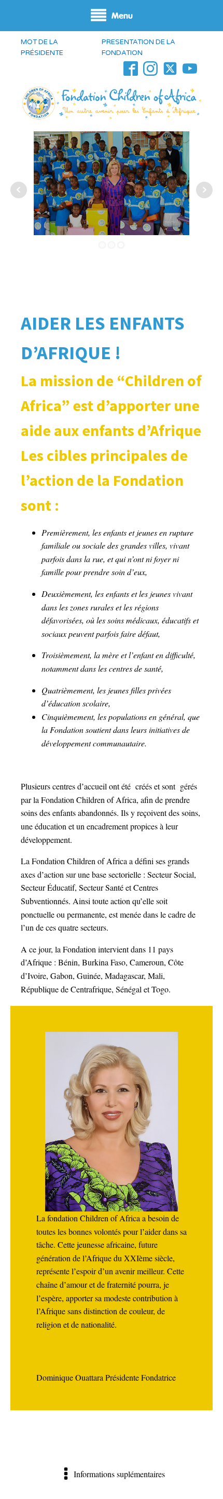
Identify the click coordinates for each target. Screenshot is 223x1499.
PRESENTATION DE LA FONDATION (138, 47)
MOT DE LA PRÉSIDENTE (42, 47)
